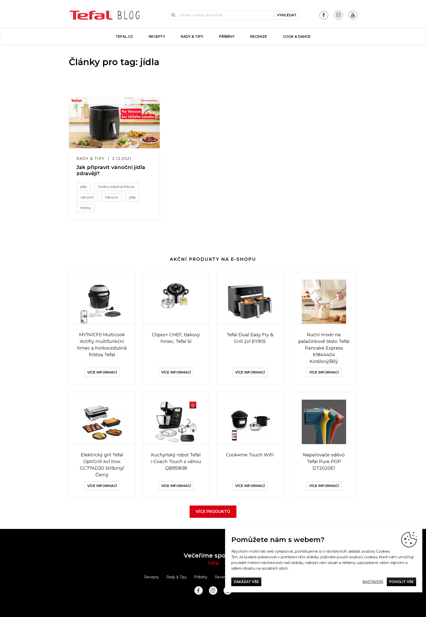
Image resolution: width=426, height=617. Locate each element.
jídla (132, 197)
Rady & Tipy (192, 36)
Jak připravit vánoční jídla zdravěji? (110, 170)
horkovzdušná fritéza (116, 187)
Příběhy (226, 36)
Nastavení (372, 582)
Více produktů (213, 511)
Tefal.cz (124, 36)
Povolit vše (401, 582)
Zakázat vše (246, 582)
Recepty (157, 36)
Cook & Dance (297, 36)
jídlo (83, 187)
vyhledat (287, 15)
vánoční (87, 197)
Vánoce (111, 197)
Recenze (258, 36)
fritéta (85, 208)
